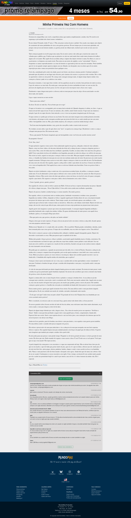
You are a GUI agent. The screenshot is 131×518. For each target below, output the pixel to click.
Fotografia (19, 494)
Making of (19, 498)
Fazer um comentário (65, 379)
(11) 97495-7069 (64, 510)
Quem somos (70, 494)
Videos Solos (20, 491)
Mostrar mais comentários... (65, 447)
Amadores (44, 491)
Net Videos (44, 489)
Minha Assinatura (96, 491)
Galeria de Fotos (46, 496)
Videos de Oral (20, 493)
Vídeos (27, 3)
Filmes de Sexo (20, 489)
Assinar (127, 3)
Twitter (45, 365)
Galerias (49, 3)
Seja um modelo (96, 494)
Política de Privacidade (72, 496)
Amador (37, 3)
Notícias (21, 3)
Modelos (43, 3)
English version (65, 481)
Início (16, 3)
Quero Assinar (95, 493)
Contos (55, 3)
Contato (60, 3)
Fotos (32, 3)
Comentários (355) (35, 373)
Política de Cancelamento (73, 498)
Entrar (120, 3)
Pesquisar (67, 3)
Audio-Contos (62, 18)
